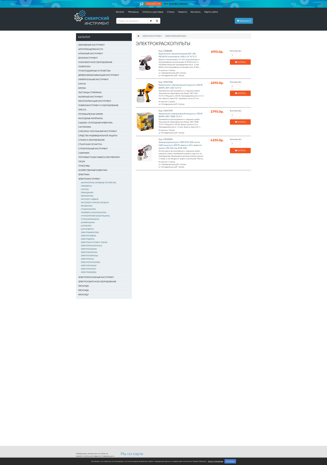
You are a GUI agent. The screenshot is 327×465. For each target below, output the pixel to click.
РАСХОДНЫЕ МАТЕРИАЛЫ (90, 118)
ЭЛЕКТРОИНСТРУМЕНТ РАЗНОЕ (94, 242)
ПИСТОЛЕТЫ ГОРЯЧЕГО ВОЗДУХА (95, 202)
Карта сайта (211, 11)
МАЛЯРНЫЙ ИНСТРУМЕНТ (90, 97)
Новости (182, 11)
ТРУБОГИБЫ (84, 166)
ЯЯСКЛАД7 (83, 294)
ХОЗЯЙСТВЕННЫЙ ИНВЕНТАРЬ (92, 170)
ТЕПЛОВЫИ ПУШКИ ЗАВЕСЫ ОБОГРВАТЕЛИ (99, 157)
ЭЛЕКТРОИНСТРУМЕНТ (89, 179)
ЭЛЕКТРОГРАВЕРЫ (88, 236)
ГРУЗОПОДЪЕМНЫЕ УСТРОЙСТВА (94, 71)
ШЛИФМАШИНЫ (88, 222)
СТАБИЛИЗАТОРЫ (88, 209)
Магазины (133, 11)
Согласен (230, 461)
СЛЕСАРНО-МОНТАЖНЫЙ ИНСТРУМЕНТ (97, 131)
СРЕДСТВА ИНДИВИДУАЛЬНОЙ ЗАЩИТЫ (97, 135)
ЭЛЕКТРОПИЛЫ (87, 259)
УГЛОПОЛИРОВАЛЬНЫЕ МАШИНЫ (95, 216)
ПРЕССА (82, 109)
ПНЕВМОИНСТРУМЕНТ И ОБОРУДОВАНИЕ (98, 105)
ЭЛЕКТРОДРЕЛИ (87, 239)
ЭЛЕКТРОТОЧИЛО (88, 269)
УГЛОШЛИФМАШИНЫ (90, 219)
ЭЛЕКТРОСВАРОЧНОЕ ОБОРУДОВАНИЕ (97, 281)
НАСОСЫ (85, 189)
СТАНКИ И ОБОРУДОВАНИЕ (91, 140)
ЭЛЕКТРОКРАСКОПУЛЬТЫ (91, 246)
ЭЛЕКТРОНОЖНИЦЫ (89, 256)
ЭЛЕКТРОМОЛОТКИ (89, 252)
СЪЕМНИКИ (83, 153)
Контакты (196, 11)
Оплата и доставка (152, 11)
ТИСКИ (81, 161)
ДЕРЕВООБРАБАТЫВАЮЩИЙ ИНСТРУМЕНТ (98, 75)
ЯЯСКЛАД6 (83, 290)
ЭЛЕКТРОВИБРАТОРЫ (90, 232)
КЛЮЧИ (82, 84)
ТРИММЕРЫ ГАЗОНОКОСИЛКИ (93, 212)
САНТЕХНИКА (84, 127)
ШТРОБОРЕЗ (86, 226)
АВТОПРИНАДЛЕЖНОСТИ (90, 49)
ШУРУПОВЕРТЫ (87, 229)
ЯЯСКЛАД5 (83, 286)
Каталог (120, 11)
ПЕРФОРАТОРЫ (87, 196)
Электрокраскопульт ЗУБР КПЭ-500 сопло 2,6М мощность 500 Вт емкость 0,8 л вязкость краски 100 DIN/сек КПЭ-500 (180, 145)
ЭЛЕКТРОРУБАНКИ (88, 266)
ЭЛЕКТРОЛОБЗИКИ (89, 249)
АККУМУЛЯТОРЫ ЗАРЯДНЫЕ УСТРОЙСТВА (98, 183)
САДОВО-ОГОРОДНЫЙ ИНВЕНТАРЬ (95, 122)
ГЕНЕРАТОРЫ (84, 66)
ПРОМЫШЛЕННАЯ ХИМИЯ (90, 114)
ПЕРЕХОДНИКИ (87, 193)
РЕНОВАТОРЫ (86, 206)
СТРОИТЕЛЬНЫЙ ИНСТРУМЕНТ (93, 148)
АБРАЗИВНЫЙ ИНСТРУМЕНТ (91, 45)
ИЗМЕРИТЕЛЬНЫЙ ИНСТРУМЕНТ (93, 79)
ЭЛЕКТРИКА (83, 174)
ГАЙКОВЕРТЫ (86, 186)
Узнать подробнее (215, 461)
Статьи (170, 11)
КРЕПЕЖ (82, 88)
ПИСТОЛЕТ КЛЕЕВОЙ (89, 199)
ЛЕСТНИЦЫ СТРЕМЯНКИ (89, 92)
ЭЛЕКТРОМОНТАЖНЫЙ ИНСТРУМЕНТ (96, 277)
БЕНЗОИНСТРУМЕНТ (88, 58)
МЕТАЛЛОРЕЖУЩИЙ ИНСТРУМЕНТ (94, 101)
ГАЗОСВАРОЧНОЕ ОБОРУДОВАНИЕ (95, 62)
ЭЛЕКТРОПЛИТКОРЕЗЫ (90, 262)
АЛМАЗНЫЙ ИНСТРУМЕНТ (90, 53)
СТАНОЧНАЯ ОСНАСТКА (90, 144)
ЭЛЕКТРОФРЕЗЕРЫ (88, 272)
